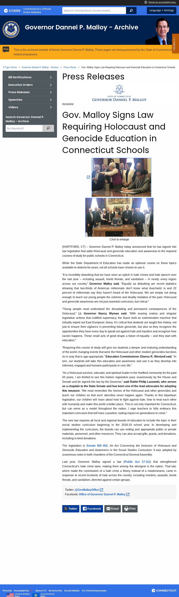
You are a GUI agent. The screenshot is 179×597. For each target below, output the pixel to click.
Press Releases (19, 92)
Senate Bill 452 (97, 445)
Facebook (94, 508)
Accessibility (21, 590)
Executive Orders (20, 85)
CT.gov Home (10, 67)
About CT (41, 590)
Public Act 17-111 (137, 461)
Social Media (72, 590)
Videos (13, 107)
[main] (89, 299)
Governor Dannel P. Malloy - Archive (40, 67)
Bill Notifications (19, 77)
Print (132, 508)
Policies (7, 590)
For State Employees (94, 590)
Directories (55, 590)
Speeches (15, 100)
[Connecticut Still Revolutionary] (164, 590)
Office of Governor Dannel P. (102, 494)
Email (115, 508)
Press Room (70, 67)
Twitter (73, 508)
